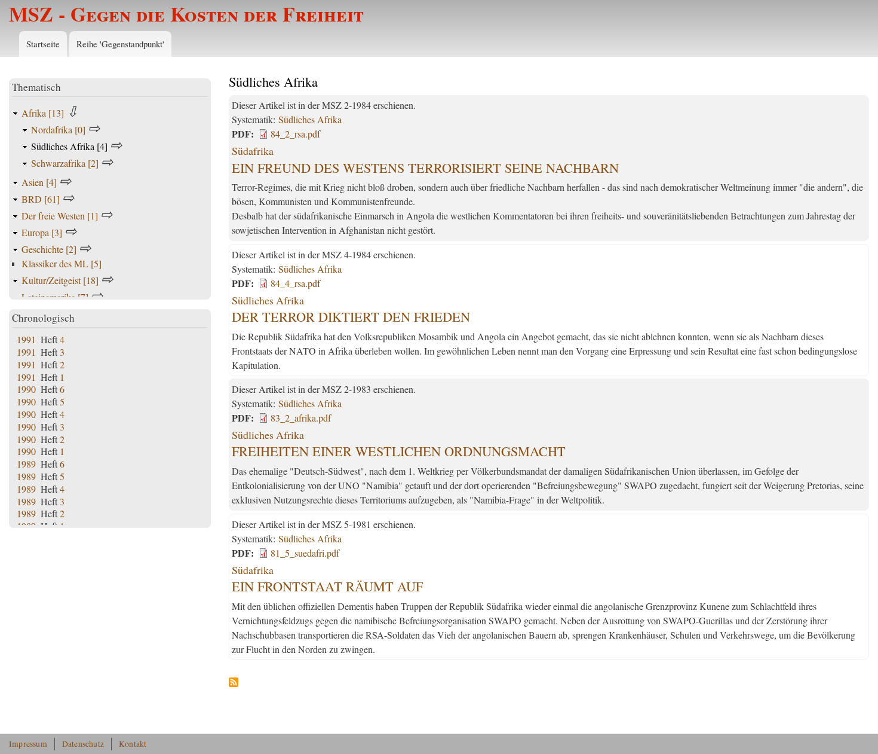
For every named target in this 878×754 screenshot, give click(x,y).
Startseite (43, 44)
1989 (26, 463)
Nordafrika (58, 129)
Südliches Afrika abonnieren (233, 682)
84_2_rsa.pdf (295, 133)
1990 (26, 389)
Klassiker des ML (62, 263)
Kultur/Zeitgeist (60, 280)
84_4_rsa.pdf (295, 283)
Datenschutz (83, 743)
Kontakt (132, 743)
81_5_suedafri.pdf (305, 553)
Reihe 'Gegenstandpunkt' (120, 44)
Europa (42, 232)
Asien (39, 182)
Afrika (43, 112)
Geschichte (49, 249)
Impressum (28, 743)
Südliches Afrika (310, 119)
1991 (26, 339)
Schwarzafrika (65, 163)
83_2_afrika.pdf (301, 417)
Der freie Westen (60, 215)
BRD (41, 199)
